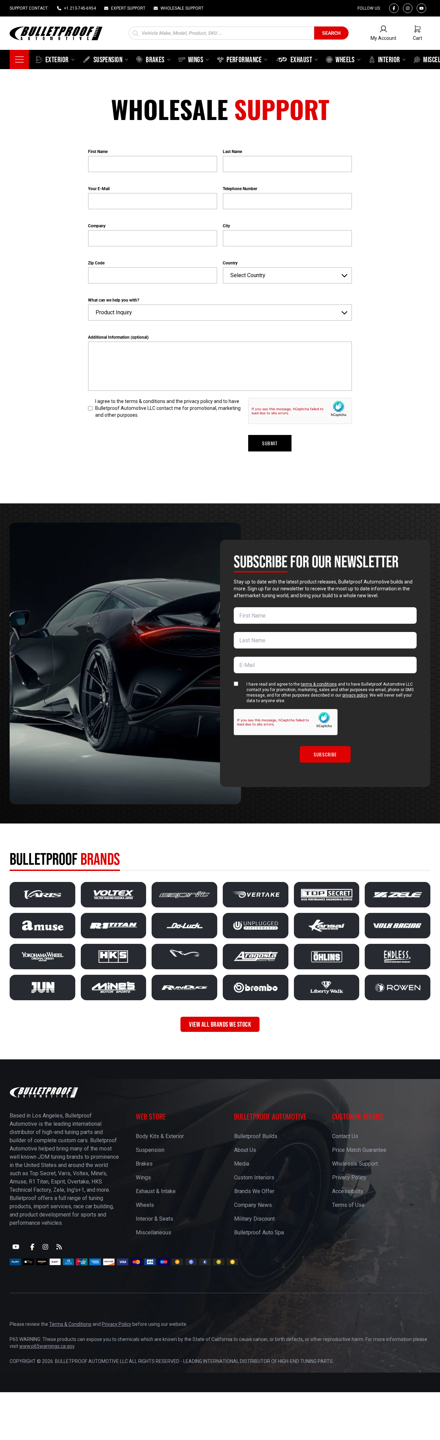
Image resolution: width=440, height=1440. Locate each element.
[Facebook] (394, 8)
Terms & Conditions (70, 1324)
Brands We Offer (254, 1191)
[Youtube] (421, 8)
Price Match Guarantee (359, 1150)
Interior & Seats (154, 1218)
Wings (143, 1177)
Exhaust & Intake (156, 1191)
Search (331, 33)
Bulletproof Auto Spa (259, 1232)
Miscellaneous (153, 1232)
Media (241, 1163)
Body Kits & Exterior (160, 1136)
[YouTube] (16, 1247)
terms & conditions (319, 684)
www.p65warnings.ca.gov (46, 1346)
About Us (245, 1150)
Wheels (145, 1205)
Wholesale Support (355, 1163)
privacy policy (354, 695)
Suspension (150, 1150)
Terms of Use (348, 1205)
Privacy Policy (349, 1177)
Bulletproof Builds (255, 1136)
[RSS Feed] (59, 1247)
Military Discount (254, 1218)
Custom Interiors (254, 1177)
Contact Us (345, 1136)
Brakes (144, 1163)
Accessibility (347, 1191)
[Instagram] (407, 8)
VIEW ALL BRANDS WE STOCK (220, 1024)
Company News (253, 1205)
